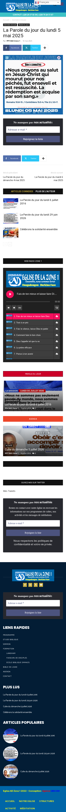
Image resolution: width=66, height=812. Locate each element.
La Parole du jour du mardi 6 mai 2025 (49, 179)
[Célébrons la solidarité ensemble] (10, 233)
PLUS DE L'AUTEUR (45, 191)
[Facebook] (25, 585)
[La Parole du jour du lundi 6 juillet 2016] (10, 203)
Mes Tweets (9, 490)
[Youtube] (41, 585)
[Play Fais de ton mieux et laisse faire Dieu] (10, 294)
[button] (57, 316)
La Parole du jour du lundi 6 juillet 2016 (28, 404)
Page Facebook (33, 464)
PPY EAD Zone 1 (13, 41)
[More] (45, 48)
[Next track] (14, 307)
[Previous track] (8, 307)
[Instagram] (30, 585)
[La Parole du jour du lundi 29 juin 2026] (10, 218)
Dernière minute (19, 20)
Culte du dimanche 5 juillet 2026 (24, 449)
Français (44, 2)
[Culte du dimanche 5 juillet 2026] (33, 441)
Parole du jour (24, 25)
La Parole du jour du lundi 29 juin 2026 (20, 700)
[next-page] (10, 244)
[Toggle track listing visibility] (56, 307)
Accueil (6, 20)
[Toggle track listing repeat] (19, 307)
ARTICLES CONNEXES (22, 191)
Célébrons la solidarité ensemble (39, 229)
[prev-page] (5, 244)
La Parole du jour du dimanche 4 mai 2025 (14, 179)
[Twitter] (36, 585)
